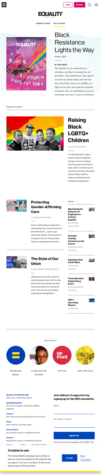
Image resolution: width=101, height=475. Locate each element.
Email (62, 406)
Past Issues (59, 23)
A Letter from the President (39, 372)
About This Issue (85, 370)
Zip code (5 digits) (68, 419)
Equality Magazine (14, 403)
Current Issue (43, 23)
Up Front (62, 370)
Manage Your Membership (17, 395)
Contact (9, 437)
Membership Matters (15, 372)
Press (8, 422)
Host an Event (12, 429)
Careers (9, 414)
